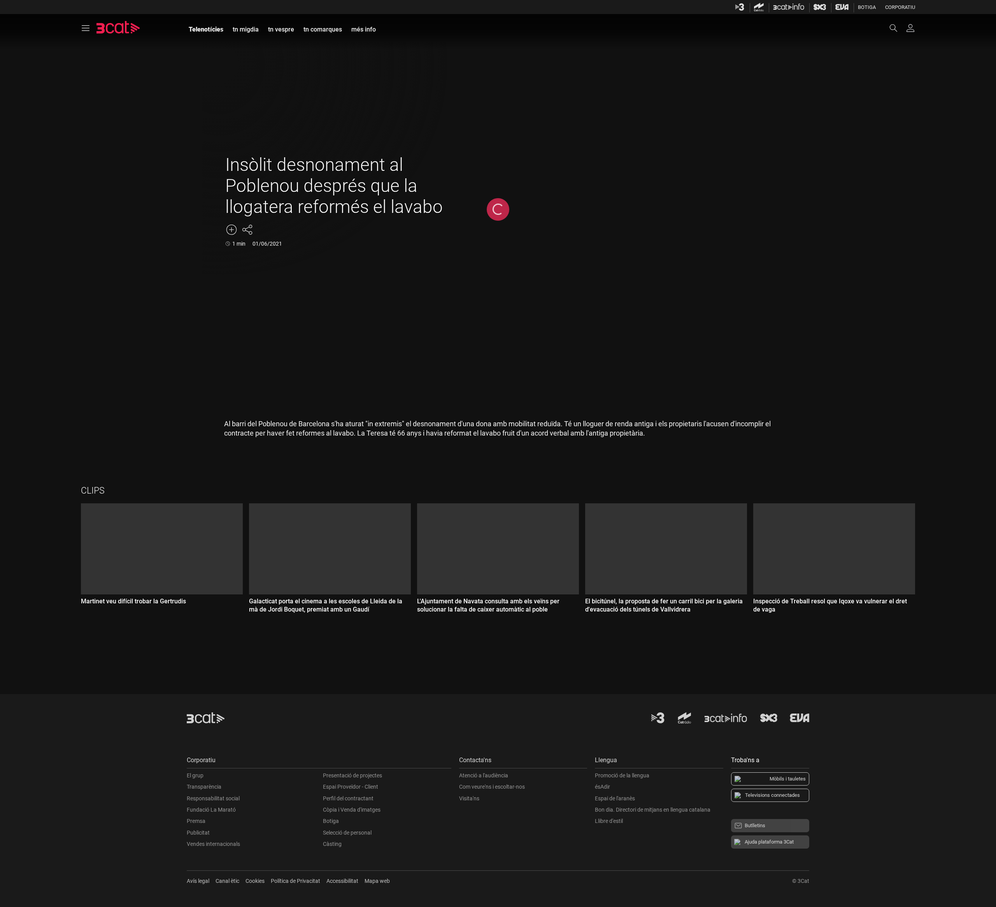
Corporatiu (900, 7)
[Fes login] (910, 28)
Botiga (867, 7)
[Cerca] (897, 28)
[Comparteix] (247, 229)
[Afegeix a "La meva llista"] (231, 229)
